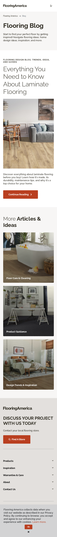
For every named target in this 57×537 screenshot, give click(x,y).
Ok (28, 527)
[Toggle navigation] (51, 5)
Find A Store (18, 439)
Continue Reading (18, 194)
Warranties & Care (13, 475)
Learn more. (39, 522)
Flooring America (10, 16)
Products (8, 461)
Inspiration (9, 468)
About (6, 482)
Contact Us (9, 489)
